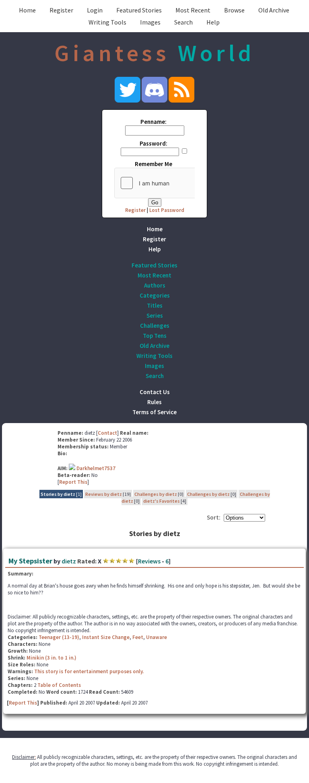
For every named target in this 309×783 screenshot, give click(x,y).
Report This (73, 482)
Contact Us (155, 392)
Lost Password (166, 210)
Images (150, 22)
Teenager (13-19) (59, 637)
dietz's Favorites (161, 501)
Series (154, 315)
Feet (137, 637)
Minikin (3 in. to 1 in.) (51, 657)
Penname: (153, 121)
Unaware (156, 637)
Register (61, 10)
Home (27, 10)
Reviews (149, 561)
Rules (154, 402)
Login (95, 10)
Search (183, 22)
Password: (153, 143)
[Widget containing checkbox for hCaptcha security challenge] (175, 183)
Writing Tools (107, 22)
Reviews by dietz (103, 494)
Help (213, 22)
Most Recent (192, 10)
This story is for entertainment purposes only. (89, 671)
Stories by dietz (58, 494)
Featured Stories (139, 10)
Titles (155, 305)
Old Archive (273, 10)
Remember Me (153, 164)
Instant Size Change (106, 637)
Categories (155, 295)
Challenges (154, 325)
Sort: (213, 517)
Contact (107, 433)
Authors (154, 285)
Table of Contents (59, 685)
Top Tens (155, 335)
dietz (69, 561)
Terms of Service (154, 412)
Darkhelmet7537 (95, 468)
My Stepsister (30, 560)
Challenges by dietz (155, 494)
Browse (234, 10)
